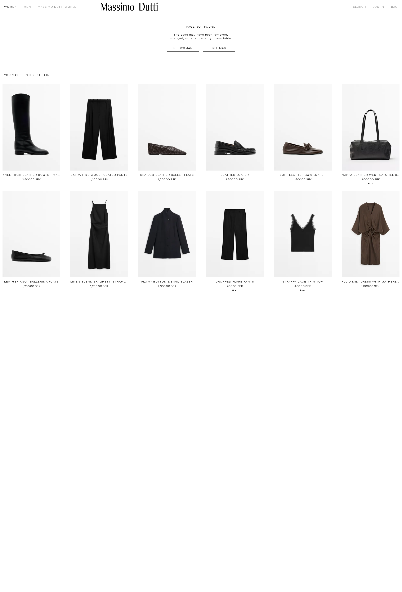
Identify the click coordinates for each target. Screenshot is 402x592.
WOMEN (10, 7)
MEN (27, 7)
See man (219, 48)
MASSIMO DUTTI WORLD (57, 7)
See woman (183, 48)
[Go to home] (129, 6)
